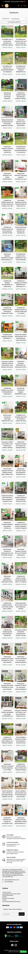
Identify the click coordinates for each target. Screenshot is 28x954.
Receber (21, 914)
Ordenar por (5, 18)
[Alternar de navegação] (2, 5)
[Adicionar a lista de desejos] (11, 35)
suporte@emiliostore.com (12, 880)
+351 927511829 (9, 882)
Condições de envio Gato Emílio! (11, 894)
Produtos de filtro (15, 22)
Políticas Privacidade (8, 898)
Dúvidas (4, 897)
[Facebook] (12, 945)
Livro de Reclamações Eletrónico (11, 901)
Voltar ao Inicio (6, 892)
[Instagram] (15, 945)
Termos (4, 900)
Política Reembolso (7, 895)
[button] (18, 5)
